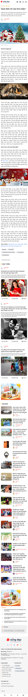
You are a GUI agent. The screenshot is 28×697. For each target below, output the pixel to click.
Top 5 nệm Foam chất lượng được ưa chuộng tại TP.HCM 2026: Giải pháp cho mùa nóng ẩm (20, 409)
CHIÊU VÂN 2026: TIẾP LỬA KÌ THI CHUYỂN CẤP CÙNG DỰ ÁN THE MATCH (20, 579)
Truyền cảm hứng (8, 630)
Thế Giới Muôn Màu (6, 674)
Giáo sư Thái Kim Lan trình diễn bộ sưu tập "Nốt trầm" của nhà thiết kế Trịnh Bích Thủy (20, 500)
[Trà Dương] (14, 529)
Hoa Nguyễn (6, 267)
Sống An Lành (5, 672)
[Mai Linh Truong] (14, 584)
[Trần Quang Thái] (14, 425)
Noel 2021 (5, 160)
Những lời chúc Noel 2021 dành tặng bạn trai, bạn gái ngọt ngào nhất (13, 272)
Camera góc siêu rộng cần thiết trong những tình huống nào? (19, 443)
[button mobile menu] (17, 2)
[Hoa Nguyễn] (2, 268)
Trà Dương (17, 529)
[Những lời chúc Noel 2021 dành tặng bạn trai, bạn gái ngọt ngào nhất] (14, 288)
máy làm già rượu (20, 671)
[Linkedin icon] (14, 645)
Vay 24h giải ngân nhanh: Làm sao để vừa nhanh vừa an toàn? (15, 618)
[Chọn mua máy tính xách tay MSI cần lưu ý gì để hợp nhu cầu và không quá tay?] (6, 465)
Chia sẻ (24, 298)
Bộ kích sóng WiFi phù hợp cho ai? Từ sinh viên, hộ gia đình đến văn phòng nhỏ (20, 476)
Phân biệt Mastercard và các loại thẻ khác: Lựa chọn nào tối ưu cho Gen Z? (15, 622)
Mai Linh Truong (18, 583)
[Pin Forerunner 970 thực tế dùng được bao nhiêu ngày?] (6, 455)
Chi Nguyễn (6, 346)
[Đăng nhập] (26, 2)
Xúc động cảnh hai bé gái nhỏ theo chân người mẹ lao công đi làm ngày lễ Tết (13, 350)
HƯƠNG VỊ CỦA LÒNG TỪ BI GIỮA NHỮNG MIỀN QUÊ (19, 545)
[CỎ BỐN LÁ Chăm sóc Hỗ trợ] (14, 550)
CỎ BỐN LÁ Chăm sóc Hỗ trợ (21, 549)
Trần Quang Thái (18, 424)
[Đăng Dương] (14, 470)
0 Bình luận (15, 298)
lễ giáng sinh (6, 255)
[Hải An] (14, 415)
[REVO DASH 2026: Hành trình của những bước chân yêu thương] (6, 422)
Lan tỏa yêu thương (19, 630)
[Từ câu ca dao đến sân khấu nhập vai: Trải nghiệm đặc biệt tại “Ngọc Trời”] (6, 524)
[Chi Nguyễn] (2, 347)
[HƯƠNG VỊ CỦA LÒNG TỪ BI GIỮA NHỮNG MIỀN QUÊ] (6, 547)
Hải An (16, 414)
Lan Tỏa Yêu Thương (6, 669)
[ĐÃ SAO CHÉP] (17, 695)
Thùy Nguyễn (6, 19)
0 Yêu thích (5, 298)
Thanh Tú (17, 457)
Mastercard (18, 668)
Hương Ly (17, 561)
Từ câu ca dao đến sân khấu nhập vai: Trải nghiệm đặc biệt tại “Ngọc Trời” (19, 524)
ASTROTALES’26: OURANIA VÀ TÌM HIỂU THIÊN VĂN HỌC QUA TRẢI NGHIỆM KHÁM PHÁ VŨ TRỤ (20, 568)
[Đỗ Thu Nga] (2, 304)
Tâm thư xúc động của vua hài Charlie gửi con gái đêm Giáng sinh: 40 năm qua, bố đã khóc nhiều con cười (14, 308)
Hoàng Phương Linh (19, 573)
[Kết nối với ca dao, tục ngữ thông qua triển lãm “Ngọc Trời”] (6, 536)
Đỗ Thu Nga (6, 303)
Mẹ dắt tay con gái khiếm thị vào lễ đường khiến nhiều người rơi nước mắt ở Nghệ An (19, 512)
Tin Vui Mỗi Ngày (6, 665)
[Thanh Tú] (14, 458)
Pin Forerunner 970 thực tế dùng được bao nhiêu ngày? (20, 453)
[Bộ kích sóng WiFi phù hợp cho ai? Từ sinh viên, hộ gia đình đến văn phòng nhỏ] (6, 477)
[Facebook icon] (8, 645)
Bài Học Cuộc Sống (6, 670)
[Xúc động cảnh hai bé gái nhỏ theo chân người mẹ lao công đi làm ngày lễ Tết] (14, 366)
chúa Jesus (20, 252)
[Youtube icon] (17, 645)
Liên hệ (3, 691)
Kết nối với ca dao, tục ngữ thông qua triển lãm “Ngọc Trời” (20, 535)
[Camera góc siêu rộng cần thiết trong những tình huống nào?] (6, 444)
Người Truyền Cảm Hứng (7, 667)
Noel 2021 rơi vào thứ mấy (9, 252)
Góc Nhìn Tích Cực (6, 676)
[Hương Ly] (14, 562)
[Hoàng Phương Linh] (14, 574)
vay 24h (18, 665)
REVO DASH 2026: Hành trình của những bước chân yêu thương (19, 421)
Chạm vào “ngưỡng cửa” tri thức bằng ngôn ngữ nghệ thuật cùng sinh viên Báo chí (20, 556)
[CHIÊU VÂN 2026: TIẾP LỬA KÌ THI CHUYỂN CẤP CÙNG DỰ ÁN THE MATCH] (6, 581)
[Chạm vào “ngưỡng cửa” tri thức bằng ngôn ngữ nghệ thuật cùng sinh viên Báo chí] (6, 557)
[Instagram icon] (11, 645)
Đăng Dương (17, 469)
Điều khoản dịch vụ (5, 683)
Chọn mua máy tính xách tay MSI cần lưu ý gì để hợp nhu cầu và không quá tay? (19, 464)
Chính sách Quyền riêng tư (7, 686)
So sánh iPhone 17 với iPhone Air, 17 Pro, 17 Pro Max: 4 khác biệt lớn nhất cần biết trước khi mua (19, 488)
